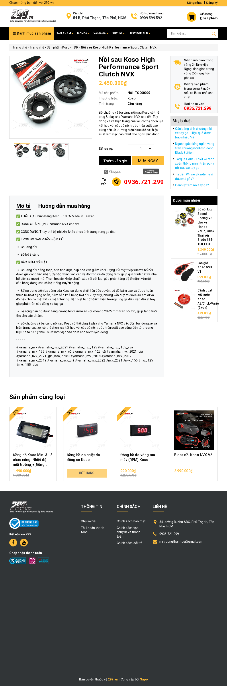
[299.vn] (32, 15)
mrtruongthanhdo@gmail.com (181, 541)
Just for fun (139, 33)
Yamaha (100, 33)
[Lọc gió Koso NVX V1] (184, 271)
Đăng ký (212, 2)
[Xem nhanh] (33, 430)
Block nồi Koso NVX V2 (193, 455)
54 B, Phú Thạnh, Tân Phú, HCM (99, 18)
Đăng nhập (195, 2)
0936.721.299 (197, 108)
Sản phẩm (64, 33)
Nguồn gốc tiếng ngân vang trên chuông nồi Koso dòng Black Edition (194, 148)
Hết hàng (86, 473)
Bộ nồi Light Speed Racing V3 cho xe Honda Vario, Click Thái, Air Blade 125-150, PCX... (206, 227)
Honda (82, 33)
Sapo (144, 679)
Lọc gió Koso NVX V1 (205, 267)
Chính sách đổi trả (130, 543)
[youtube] (24, 542)
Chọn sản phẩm (33, 473)
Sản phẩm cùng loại (37, 396)
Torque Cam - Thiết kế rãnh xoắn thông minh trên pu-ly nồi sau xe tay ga (194, 163)
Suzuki (117, 33)
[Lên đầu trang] (220, 477)
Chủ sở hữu (89, 521)
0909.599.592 (151, 18)
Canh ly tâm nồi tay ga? (192, 185)
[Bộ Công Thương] (24, 523)
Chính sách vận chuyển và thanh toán (129, 532)
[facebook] (13, 542)
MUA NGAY (148, 160)
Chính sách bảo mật (131, 521)
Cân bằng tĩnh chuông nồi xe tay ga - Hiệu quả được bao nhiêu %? (193, 133)
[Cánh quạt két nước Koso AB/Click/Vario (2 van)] (184, 299)
